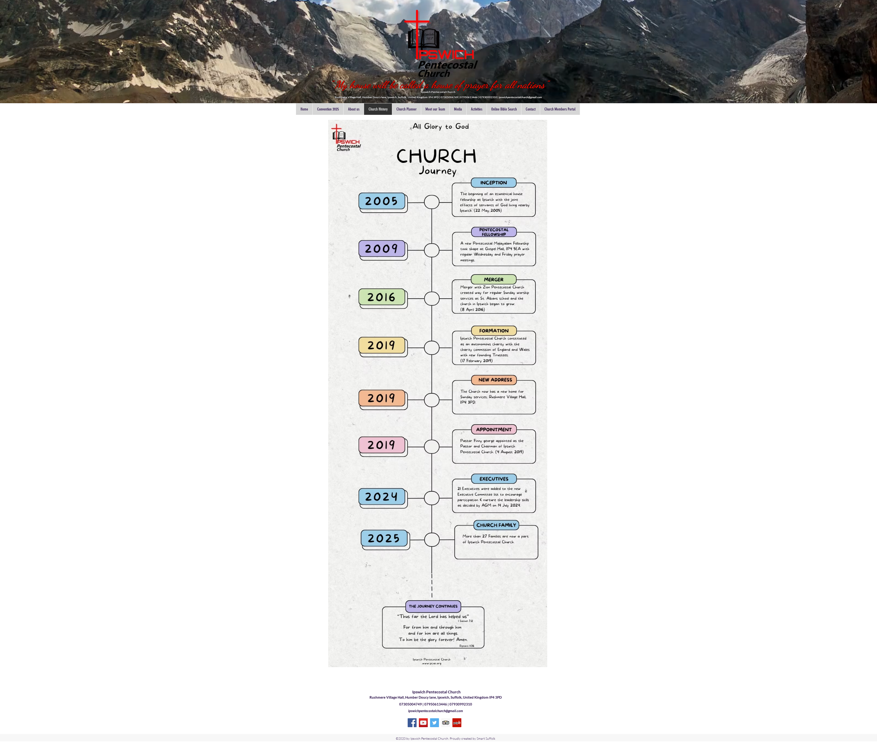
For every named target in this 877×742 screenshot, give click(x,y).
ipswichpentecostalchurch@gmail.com (520, 97)
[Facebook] (412, 722)
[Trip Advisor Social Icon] (445, 722)
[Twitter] (434, 722)
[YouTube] (423, 722)
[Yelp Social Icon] (456, 722)
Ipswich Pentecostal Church (436, 691)
